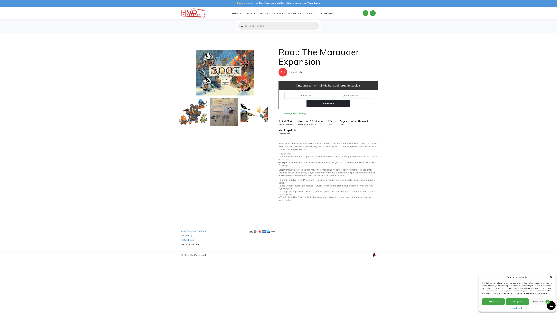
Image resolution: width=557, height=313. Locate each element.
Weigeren (517, 301)
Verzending (186, 235)
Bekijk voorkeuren (541, 301)
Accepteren (493, 301)
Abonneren (328, 103)
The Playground (198, 255)
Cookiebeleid (516, 308)
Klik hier (241, 3)
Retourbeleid (187, 240)
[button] (551, 277)
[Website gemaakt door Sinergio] (374, 254)
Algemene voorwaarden (193, 231)
